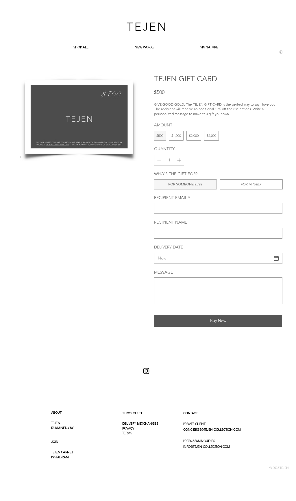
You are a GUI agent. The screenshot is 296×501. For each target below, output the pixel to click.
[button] (281, 52)
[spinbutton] (169, 160)
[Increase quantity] (179, 160)
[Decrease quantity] (158, 160)
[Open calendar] (276, 258)
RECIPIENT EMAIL (172, 197)
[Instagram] (146, 371)
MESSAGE (163, 272)
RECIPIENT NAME (170, 222)
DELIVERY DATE (168, 247)
